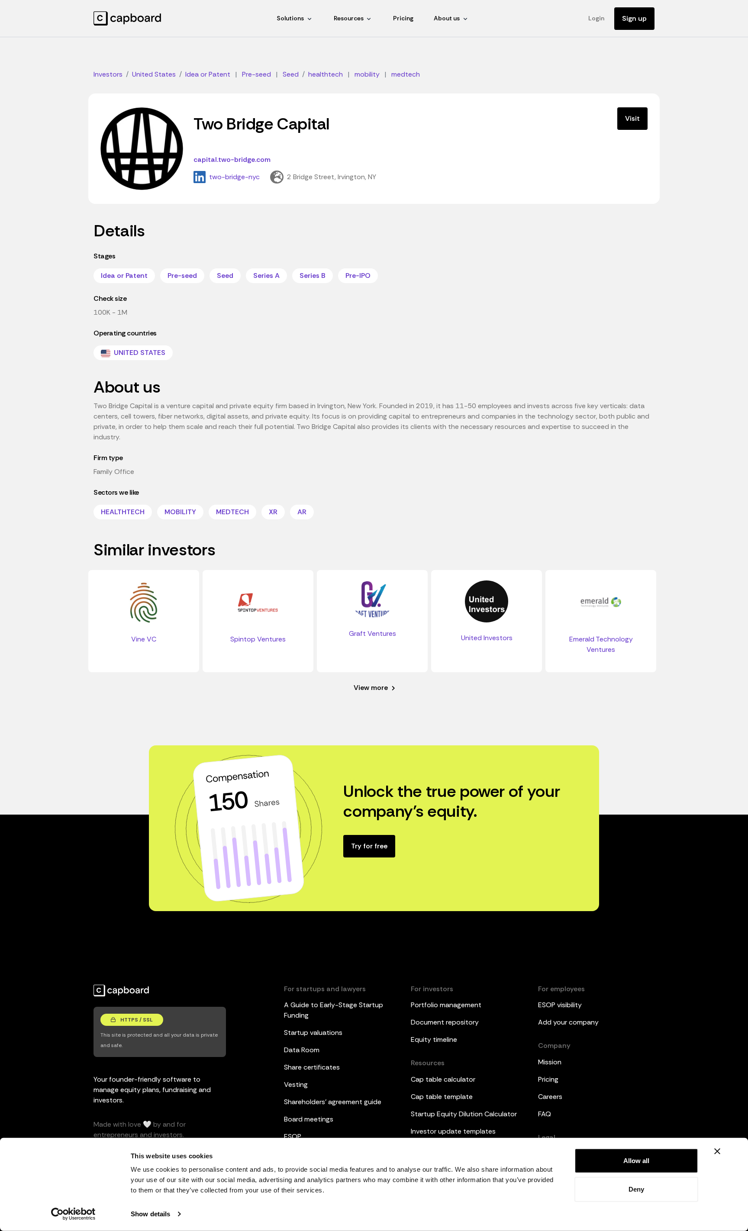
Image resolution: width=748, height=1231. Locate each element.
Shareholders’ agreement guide (332, 1101)
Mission (549, 1062)
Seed (225, 275)
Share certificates (312, 1067)
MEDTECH (232, 511)
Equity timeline (434, 1039)
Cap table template (442, 1096)
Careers (550, 1096)
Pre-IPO (358, 275)
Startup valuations (313, 1032)
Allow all (636, 1160)
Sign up (634, 18)
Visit (632, 118)
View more (372, 687)
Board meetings (308, 1119)
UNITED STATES (138, 352)
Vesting (296, 1084)
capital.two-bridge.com (232, 159)
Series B (313, 275)
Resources (349, 18)
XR (273, 511)
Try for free (369, 846)
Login (596, 18)
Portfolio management (446, 1004)
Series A (266, 275)
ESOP (292, 1136)
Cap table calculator (443, 1079)
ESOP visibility (560, 1004)
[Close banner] (717, 1151)
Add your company (568, 1022)
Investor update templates (453, 1131)
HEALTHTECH (123, 511)
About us (447, 18)
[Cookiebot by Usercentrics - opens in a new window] (73, 1214)
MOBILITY (180, 511)
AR (301, 511)
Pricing (403, 18)
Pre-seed (182, 275)
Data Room (301, 1049)
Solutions (290, 18)
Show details (150, 1214)
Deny (636, 1188)
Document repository (445, 1022)
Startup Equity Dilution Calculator (464, 1113)
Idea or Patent (124, 275)
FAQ (544, 1113)
